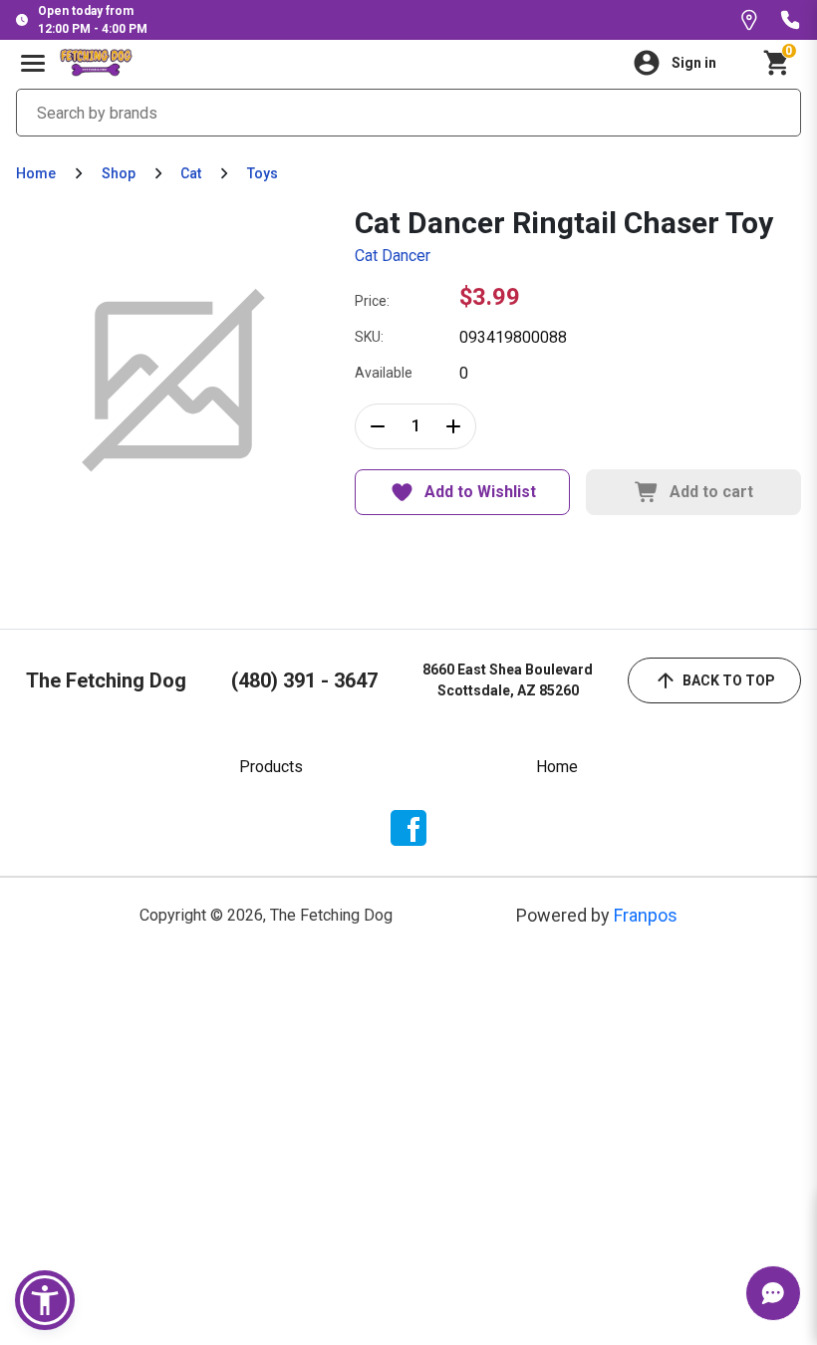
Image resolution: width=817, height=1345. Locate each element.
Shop (119, 173)
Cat (190, 173)
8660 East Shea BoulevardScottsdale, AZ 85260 (507, 680)
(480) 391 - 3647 (304, 680)
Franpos (646, 915)
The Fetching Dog (106, 680)
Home (36, 173)
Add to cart (711, 491)
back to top (728, 680)
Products (271, 766)
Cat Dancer (392, 255)
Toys (262, 173)
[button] (45, 1300)
